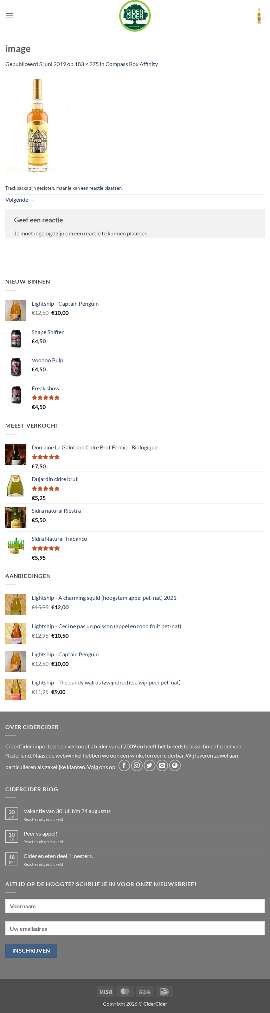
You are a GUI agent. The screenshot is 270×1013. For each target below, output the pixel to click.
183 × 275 (87, 63)
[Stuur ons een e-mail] (162, 765)
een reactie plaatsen (101, 188)
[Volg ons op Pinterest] (175, 765)
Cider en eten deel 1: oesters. (58, 855)
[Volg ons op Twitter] (149, 765)
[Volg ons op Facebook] (124, 765)
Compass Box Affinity (131, 63)
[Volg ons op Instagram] (137, 765)
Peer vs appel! (40, 833)
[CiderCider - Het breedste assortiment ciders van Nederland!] (135, 16)
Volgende (20, 199)
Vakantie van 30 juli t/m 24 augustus (67, 810)
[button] (9, 15)
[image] (37, 124)
